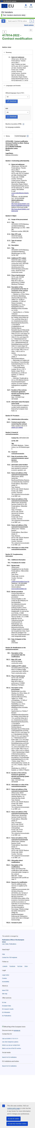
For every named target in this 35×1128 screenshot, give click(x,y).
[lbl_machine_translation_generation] (23, 124)
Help (3, 954)
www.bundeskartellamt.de (18, 588)
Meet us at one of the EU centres (11, 1048)
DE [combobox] (8, 97)
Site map (4, 993)
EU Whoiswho (6, 1012)
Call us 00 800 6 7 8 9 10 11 (10, 1038)
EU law (4, 1002)
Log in (25, 7)
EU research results (7, 1009)
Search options (29, 25)
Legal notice (5, 975)
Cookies (4, 978)
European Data (6, 1005)
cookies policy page (13, 1108)
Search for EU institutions (9, 1057)
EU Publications (6, 1015)
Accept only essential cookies (17, 1123)
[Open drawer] (4, 32)
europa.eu (17, 1030)
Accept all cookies (13, 1118)
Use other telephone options (10, 1042)
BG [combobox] (8, 112)
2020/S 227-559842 (17, 427)
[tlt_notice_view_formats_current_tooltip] (28, 136)
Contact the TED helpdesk (9, 957)
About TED (5, 990)
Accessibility (5, 981)
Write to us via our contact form (11, 1045)
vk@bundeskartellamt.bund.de (20, 581)
